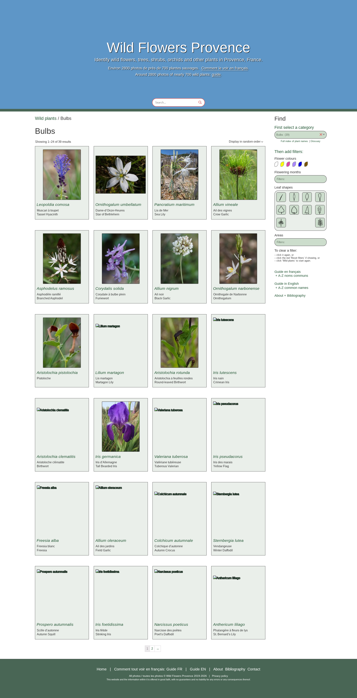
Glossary (315, 141)
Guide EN (198, 669)
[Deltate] (281, 210)
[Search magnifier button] (200, 102)
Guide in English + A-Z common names (291, 286)
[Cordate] (294, 210)
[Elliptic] (307, 197)
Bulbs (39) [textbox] (299, 134)
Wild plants (46, 118)
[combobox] (300, 135)
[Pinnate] (320, 222)
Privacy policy (220, 675)
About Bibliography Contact (236, 669)
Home (102, 669)
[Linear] (281, 197)
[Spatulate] (320, 197)
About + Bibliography (289, 295)
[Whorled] (281, 222)
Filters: (281, 179)
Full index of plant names (294, 141)
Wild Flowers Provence (178, 47)
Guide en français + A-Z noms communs (291, 274)
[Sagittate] (307, 210)
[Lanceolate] (294, 197)
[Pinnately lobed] (320, 210)
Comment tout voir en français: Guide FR (148, 669)
